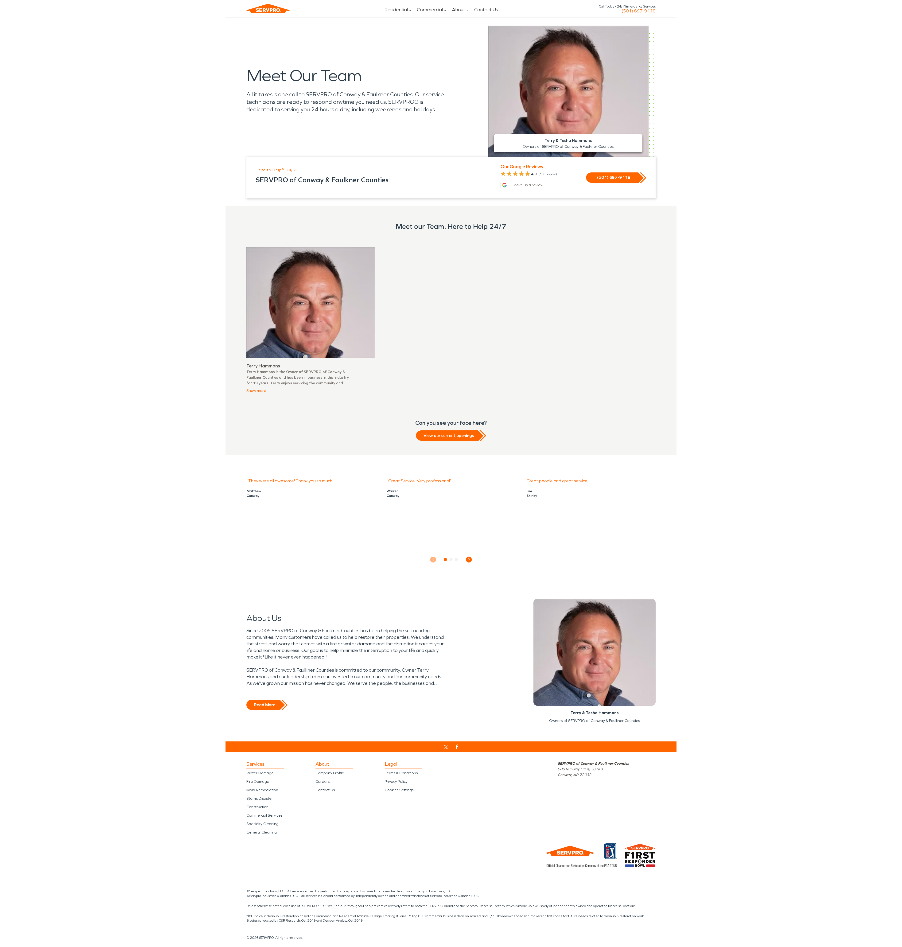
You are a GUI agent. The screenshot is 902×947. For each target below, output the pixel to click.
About (458, 9)
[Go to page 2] (451, 559)
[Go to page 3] (456, 559)
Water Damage (260, 773)
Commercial (430, 9)
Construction (257, 807)
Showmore (256, 390)
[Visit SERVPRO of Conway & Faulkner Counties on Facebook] (457, 746)
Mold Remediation (262, 790)
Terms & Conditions (401, 773)
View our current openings (449, 435)
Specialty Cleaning (262, 824)
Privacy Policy (396, 781)
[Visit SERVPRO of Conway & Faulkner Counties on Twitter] (446, 747)
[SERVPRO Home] (268, 8)
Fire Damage (257, 781)
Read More (264, 704)
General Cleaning (261, 832)
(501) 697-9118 (639, 11)
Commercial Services (264, 815)
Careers (322, 781)
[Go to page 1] (445, 559)
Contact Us (486, 9)
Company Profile (329, 773)
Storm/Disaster (259, 798)
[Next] (469, 560)
